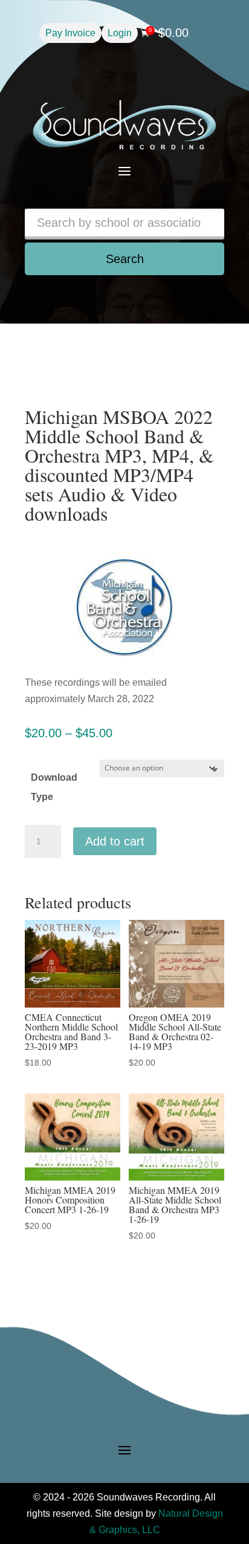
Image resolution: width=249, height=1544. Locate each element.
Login (120, 33)
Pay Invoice (70, 33)
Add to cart (114, 841)
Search (125, 258)
